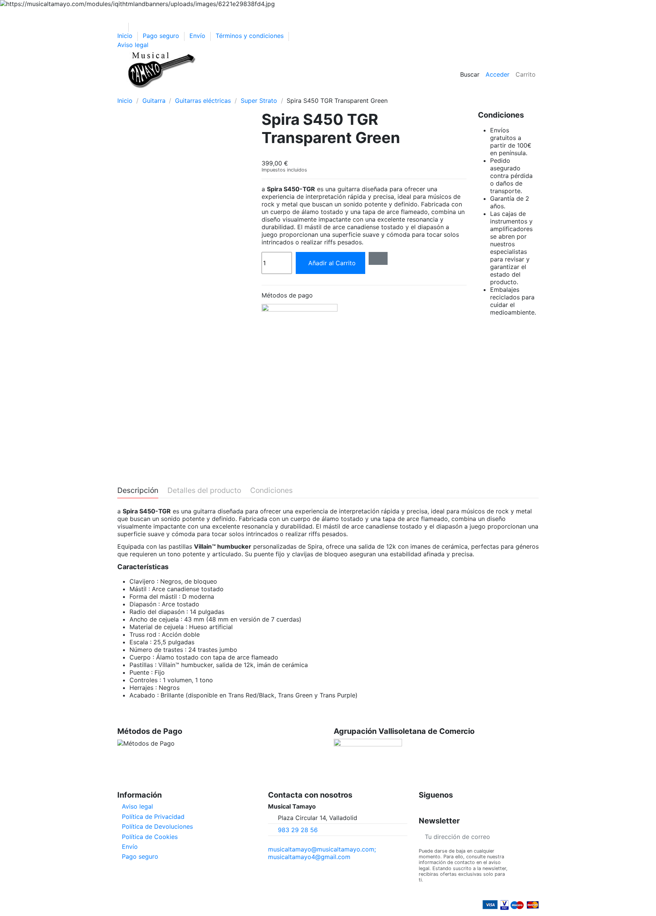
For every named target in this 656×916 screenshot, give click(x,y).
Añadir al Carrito (332, 263)
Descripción (137, 490)
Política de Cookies (150, 836)
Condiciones (271, 490)
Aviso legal (132, 45)
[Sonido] (202, 93)
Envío (198, 35)
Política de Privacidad (153, 816)
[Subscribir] (533, 836)
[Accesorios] (255, 93)
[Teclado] (176, 93)
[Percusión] (162, 93)
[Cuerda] (215, 93)
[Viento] (189, 93)
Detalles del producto (204, 490)
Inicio (125, 35)
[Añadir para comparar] (378, 258)
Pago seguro (162, 35)
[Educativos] (242, 93)
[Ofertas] (229, 93)
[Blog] (280, 93)
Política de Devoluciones (157, 826)
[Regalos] (268, 93)
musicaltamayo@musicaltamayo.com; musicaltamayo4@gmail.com (322, 853)
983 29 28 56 (298, 830)
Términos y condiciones (250, 35)
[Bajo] (149, 93)
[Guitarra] (136, 93)
